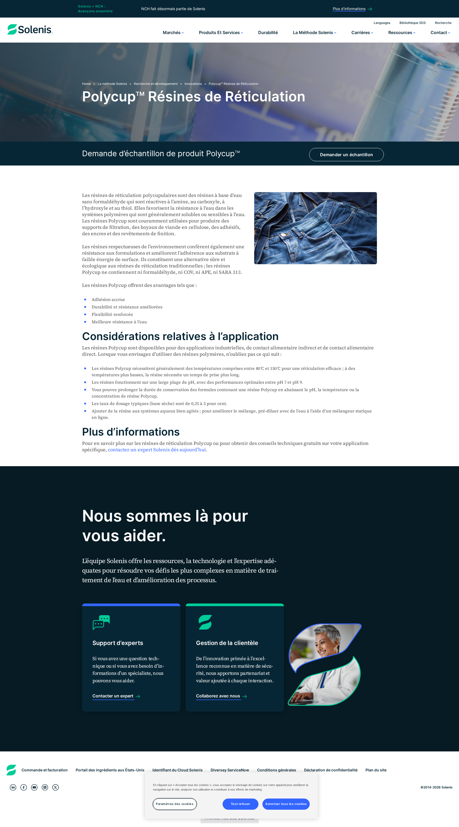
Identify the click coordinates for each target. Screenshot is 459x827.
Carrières (361, 32)
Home (86, 84)
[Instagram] (45, 787)
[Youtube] (34, 787)
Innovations (193, 84)
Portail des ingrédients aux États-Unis (110, 770)
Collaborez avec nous (218, 695)
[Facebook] (24, 787)
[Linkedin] (13, 787)
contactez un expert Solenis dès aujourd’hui (157, 449)
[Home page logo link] (30, 35)
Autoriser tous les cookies (286, 804)
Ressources (400, 32)
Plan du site (376, 770)
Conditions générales (276, 770)
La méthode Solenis (313, 32)
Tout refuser (240, 804)
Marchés (172, 32)
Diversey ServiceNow (230, 770)
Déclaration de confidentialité (331, 770)
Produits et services (220, 32)
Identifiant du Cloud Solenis (177, 770)
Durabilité (268, 32)
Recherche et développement (156, 84)
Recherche (443, 23)
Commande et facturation (45, 770)
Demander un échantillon (346, 154)
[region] (231, 795)
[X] (56, 787)
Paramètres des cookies (175, 804)
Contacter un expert (113, 695)
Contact (439, 32)
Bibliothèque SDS (413, 23)
